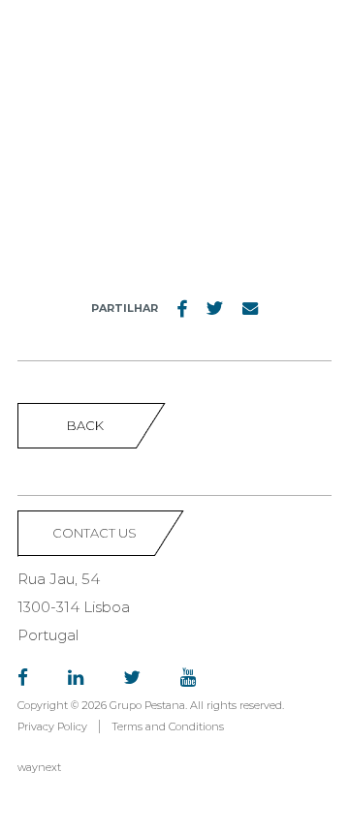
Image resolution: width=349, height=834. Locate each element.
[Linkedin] (75, 678)
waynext (39, 767)
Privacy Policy (52, 726)
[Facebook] (22, 678)
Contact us (94, 533)
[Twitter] (132, 678)
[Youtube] (188, 678)
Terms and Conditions (167, 726)
